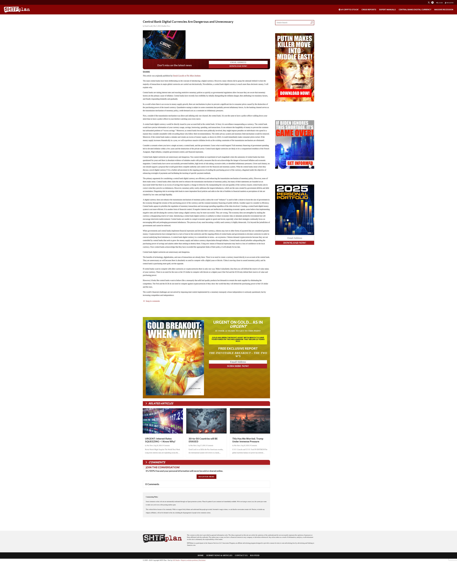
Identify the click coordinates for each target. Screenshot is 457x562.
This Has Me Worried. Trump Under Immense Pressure (247, 440)
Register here (206, 477)
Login (440, 2)
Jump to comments (152, 301)
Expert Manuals (387, 10)
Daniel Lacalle (149, 26)
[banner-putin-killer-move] (294, 101)
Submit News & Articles (219, 555)
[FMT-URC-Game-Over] (294, 168)
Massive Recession (443, 10)
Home (201, 555)
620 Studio (176, 560)
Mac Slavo (150, 445)
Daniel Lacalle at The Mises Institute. (187, 76)
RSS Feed (254, 555)
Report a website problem (189, 560)
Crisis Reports (368, 10)
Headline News (165, 26)
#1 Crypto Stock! (349, 10)
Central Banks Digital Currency (415, 10)
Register (450, 2)
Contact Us (241, 555)
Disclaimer (202, 560)
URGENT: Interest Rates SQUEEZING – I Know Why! (160, 440)
